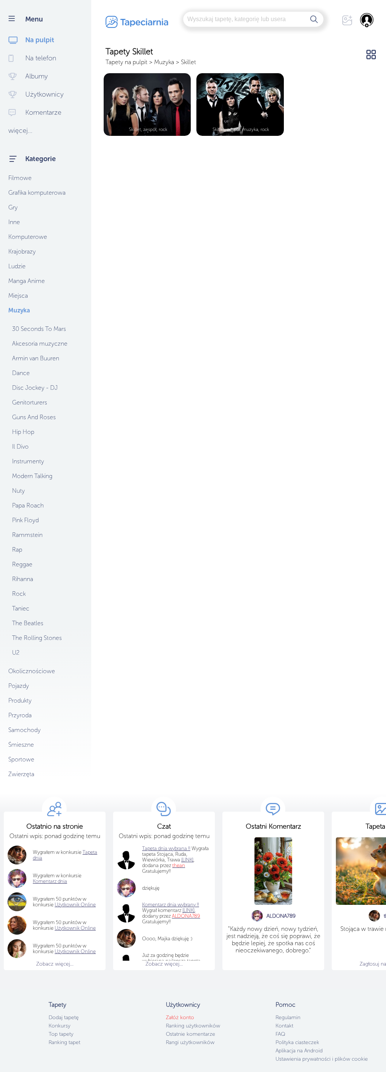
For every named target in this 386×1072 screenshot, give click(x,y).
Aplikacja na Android (299, 1050)
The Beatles (27, 623)
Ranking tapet (64, 1042)
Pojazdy (18, 685)
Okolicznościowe (31, 671)
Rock (19, 593)
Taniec (20, 608)
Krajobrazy (22, 251)
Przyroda (20, 715)
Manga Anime (26, 281)
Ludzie (17, 266)
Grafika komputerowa (37, 192)
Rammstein (27, 534)
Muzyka (19, 310)
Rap (17, 549)
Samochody (24, 730)
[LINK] (188, 910)
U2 (16, 652)
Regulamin (288, 1017)
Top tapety (61, 1034)
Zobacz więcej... (55, 964)
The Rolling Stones (37, 637)
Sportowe (21, 759)
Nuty (18, 490)
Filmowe (20, 177)
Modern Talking (32, 476)
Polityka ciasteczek (297, 1042)
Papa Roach (28, 505)
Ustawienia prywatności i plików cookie (322, 1059)
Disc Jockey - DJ (35, 387)
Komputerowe (27, 236)
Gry (13, 207)
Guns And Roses (34, 417)
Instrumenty (28, 461)
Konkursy (59, 1026)
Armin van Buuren (35, 358)
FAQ (280, 1034)
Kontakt (284, 1026)
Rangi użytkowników (190, 1042)
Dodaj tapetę (64, 1017)
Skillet (188, 62)
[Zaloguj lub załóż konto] (367, 20)
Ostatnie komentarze (190, 1034)
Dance (21, 373)
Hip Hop (23, 431)
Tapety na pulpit (126, 62)
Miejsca (18, 295)
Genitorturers (29, 402)
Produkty (20, 700)
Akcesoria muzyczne (39, 343)
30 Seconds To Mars (39, 328)
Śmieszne (21, 744)
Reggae (22, 564)
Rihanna (22, 579)
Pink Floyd (25, 520)
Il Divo (20, 446)
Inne (14, 222)
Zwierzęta (21, 774)
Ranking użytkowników (193, 1026)
